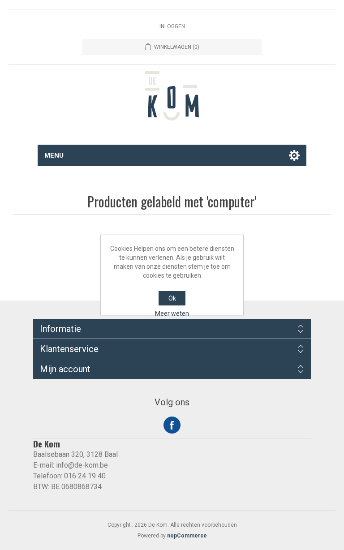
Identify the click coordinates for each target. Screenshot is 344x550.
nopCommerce (187, 536)
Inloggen (172, 26)
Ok (172, 298)
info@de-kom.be (82, 465)
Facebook (172, 425)
